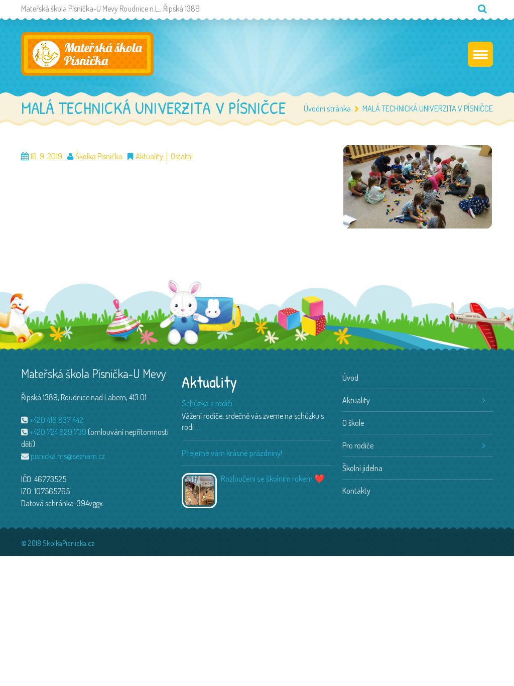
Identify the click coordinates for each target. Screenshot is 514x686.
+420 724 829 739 (58, 432)
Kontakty (356, 491)
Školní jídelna (362, 468)
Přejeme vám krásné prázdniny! (232, 452)
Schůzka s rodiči (207, 403)
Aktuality (149, 156)
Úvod (350, 378)
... (197, 427)
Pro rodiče (357, 445)
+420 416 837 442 (56, 420)
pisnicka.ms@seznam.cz (68, 456)
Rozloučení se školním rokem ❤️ (273, 478)
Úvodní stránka (327, 108)
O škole (353, 423)
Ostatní (182, 156)
